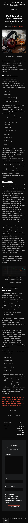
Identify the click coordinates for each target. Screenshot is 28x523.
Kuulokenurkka (14, 2)
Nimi (6, 478)
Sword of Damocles (17, 26)
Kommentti (8, 454)
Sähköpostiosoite (10, 486)
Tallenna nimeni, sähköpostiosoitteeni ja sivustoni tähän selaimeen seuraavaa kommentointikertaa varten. (14, 498)
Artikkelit (15, 410)
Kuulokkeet (15, 415)
